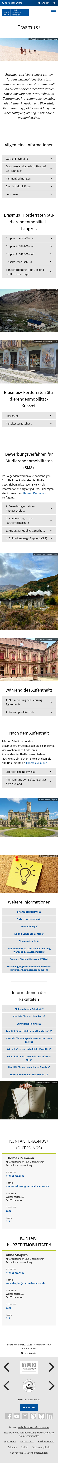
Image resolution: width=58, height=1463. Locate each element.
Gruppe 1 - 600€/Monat (20, 238)
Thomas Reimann (33, 493)
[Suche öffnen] (54, 3)
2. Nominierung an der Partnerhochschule (19, 521)
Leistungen (12, 194)
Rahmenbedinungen (18, 178)
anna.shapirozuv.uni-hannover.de (25, 1283)
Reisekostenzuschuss (19, 262)
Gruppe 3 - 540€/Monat (20, 254)
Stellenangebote (41, 1447)
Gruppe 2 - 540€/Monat (20, 246)
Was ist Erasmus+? (17, 158)
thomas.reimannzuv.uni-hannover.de (27, 1186)
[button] (7, 1367)
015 (8, 1221)
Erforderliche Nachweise (20, 772)
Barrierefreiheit (46, 1441)
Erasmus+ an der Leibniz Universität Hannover (26, 168)
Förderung (12, 415)
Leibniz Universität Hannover (33, 1427)
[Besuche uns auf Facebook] (8, 1415)
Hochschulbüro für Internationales (36, 1434)
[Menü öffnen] (53, 12)
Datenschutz (27, 1441)
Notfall (24, 1447)
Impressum (10, 1441)
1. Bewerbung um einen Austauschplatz (20, 508)
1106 (8, 1210)
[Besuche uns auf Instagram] (25, 1415)
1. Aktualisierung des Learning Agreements (24, 702)
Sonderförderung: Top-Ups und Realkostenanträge (25, 272)
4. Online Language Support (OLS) (26, 538)
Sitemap (12, 1447)
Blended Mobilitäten (18, 186)
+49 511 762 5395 (15, 1175)
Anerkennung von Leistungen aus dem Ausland (26, 782)
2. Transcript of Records (20, 712)
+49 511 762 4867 (15, 1272)
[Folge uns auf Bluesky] (41, 1415)
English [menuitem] (45, 2)
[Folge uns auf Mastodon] (33, 1415)
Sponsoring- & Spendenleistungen (29, 1452)
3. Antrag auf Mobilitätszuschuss (25, 530)
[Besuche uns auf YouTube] (16, 1415)
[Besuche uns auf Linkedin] (49, 1415)
